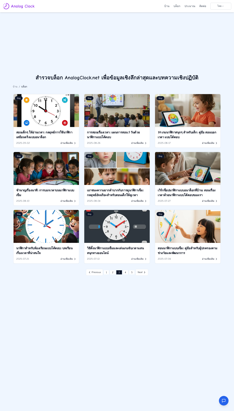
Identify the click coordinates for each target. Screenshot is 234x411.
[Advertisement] (117, 38)
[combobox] (220, 6)
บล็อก (177, 6)
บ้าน (166, 6)
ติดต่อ (202, 6)
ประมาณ (189, 6)
